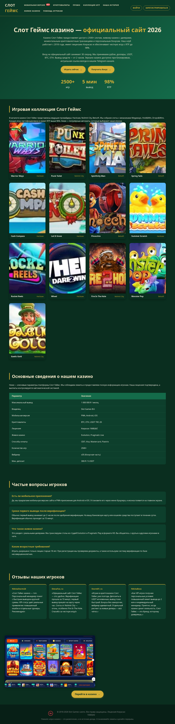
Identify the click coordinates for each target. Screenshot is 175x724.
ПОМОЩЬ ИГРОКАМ (53, 11)
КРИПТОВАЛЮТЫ (61, 5)
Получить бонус (99, 69)
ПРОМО (76, 5)
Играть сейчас (71, 69)
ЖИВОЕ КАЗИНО (32, 11)
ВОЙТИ (136, 8)
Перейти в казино (86, 694)
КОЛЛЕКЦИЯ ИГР (91, 5)
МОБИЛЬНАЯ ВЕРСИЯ (36, 5)
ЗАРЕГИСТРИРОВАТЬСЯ (156, 8)
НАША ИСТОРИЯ (111, 5)
